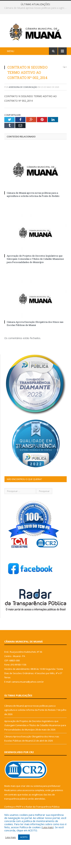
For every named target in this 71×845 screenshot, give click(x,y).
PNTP (19, 806)
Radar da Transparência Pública (42, 806)
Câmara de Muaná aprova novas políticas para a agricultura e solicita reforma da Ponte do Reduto (33, 194)
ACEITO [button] (24, 837)
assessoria (28, 790)
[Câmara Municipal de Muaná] (35, 31)
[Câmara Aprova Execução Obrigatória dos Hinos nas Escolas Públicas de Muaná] (35, 298)
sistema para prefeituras (47, 785)
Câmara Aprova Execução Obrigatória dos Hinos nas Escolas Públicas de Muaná (35, 323)
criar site (25, 785)
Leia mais (47, 827)
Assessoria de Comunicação (23, 87)
